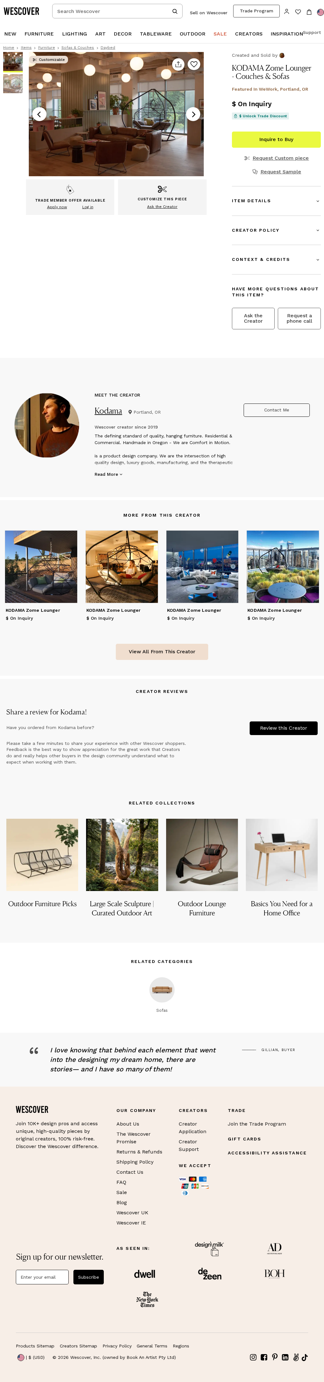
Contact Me (276, 409)
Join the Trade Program (257, 1124)
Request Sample (280, 172)
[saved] (298, 12)
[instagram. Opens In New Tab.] (253, 1357)
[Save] (194, 64)
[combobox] (117, 11)
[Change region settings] (320, 12)
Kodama (108, 411)
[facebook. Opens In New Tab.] (264, 1357)
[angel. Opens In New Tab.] (295, 1357)
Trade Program (256, 10)
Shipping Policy (134, 1162)
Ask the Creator (253, 318)
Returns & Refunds (139, 1152)
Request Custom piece (280, 158)
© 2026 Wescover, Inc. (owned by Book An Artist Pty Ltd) (114, 1357)
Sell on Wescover (208, 12)
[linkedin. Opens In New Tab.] (285, 1357)
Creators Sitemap (78, 1345)
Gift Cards (245, 1138)
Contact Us (129, 1172)
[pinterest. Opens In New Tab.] (274, 1357)
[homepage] (23, 11)
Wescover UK (132, 1213)
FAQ (121, 1182)
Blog (121, 1202)
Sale (121, 1192)
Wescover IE (131, 1223)
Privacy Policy (117, 1345)
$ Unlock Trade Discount (263, 116)
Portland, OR (147, 412)
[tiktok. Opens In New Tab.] (304, 1357)
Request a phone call (299, 318)
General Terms (152, 1345)
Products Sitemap (35, 1345)
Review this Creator (283, 728)
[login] (287, 11)
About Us (127, 1124)
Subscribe (88, 1277)
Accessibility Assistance (267, 1152)
